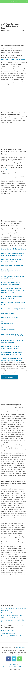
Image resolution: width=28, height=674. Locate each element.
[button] (26, 1)
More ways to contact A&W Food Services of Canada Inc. (13, 621)
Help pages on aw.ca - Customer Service (14, 60)
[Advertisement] (14, 98)
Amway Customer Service (8, 633)
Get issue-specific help (7, 613)
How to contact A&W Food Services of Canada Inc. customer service (11, 616)
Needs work (22, 648)
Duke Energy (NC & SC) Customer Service (12, 636)
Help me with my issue (9, 377)
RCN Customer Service (7, 630)
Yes (17, 648)
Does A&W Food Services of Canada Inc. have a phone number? (14, 609)
